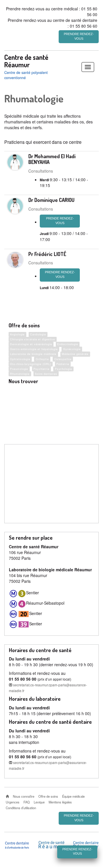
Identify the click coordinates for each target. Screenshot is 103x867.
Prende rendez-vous (60, 221)
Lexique (39, 802)
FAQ (26, 802)
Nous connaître (23, 796)
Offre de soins (48, 796)
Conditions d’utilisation (21, 807)
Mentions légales (60, 802)
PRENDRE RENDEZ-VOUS (60, 274)
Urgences (12, 802)
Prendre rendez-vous (79, 36)
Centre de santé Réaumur (26, 61)
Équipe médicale (73, 796)
